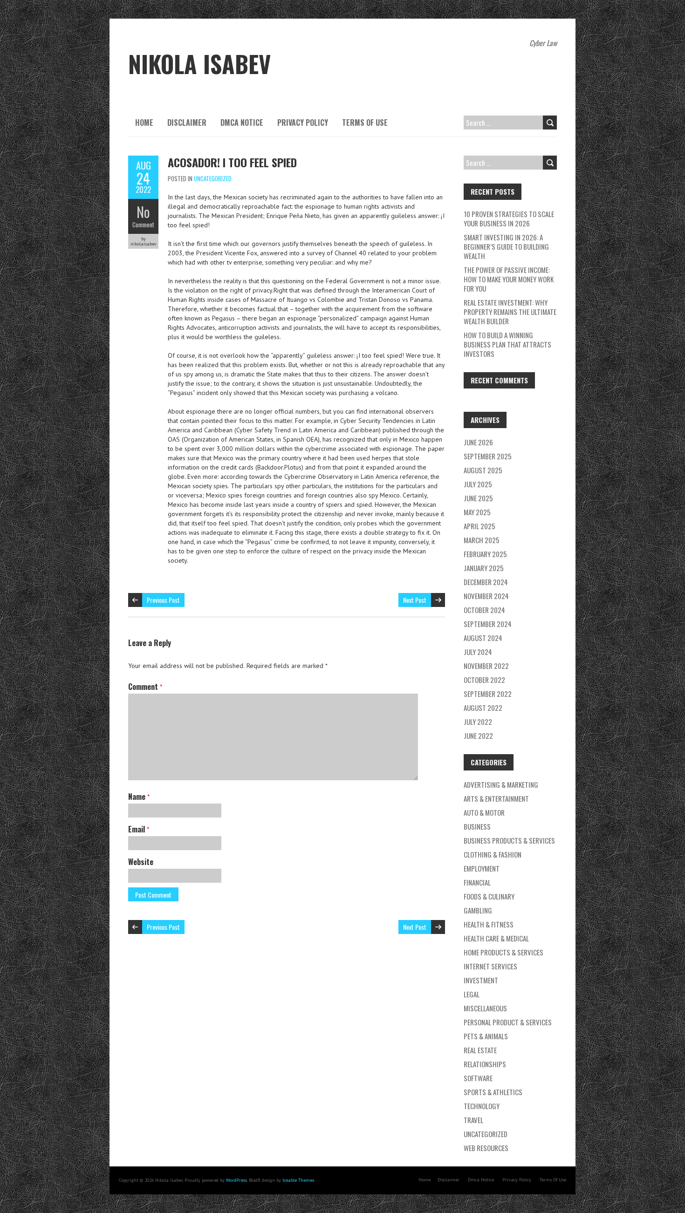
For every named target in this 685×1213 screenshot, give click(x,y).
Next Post (414, 600)
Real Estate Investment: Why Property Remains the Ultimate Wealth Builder (510, 311)
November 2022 (486, 666)
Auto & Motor (484, 812)
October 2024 (484, 610)
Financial (477, 882)
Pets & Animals (486, 1036)
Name (139, 796)
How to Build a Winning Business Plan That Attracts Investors (507, 344)
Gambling (478, 910)
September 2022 (488, 693)
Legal (472, 994)
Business (477, 826)
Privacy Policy (302, 122)
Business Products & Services (509, 840)
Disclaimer (186, 122)
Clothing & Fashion (492, 854)
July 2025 (478, 484)
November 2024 (486, 596)
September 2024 (488, 624)
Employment (482, 868)
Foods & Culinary (489, 896)
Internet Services (490, 966)
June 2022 (478, 735)
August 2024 (483, 638)
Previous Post (163, 600)
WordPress (236, 1180)
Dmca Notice (241, 122)
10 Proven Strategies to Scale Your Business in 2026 (509, 218)
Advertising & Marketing (501, 784)
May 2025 (477, 512)
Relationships (485, 1064)
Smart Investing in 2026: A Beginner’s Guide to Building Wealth (506, 246)
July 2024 (478, 652)
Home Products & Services (503, 952)
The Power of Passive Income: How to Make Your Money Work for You (509, 279)
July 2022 (478, 721)
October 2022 (484, 680)
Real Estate (480, 1050)
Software (478, 1078)
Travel (473, 1120)
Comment (143, 224)
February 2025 (485, 554)
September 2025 (488, 456)
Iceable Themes (298, 1180)
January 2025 (484, 568)
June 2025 (478, 498)
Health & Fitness (489, 924)
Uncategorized (213, 178)
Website (140, 861)
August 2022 (483, 707)
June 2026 (478, 442)
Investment (481, 980)
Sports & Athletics (493, 1092)
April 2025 (479, 526)
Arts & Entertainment (496, 798)
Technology (482, 1106)
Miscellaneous (485, 1008)
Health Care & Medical (496, 938)
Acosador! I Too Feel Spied (232, 162)
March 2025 (482, 540)
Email (138, 829)
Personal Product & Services (508, 1022)
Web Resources (486, 1148)
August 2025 (483, 470)
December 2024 (486, 582)
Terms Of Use (365, 122)
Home (144, 122)
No (143, 212)
